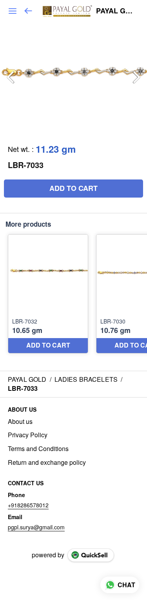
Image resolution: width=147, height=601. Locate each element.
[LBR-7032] (48, 293)
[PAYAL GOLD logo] (67, 11)
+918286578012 (28, 505)
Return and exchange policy (47, 462)
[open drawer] (12, 11)
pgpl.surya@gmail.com (36, 527)
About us (20, 421)
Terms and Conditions (38, 448)
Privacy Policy (27, 435)
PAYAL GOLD (116, 11)
